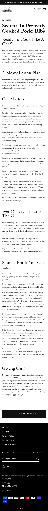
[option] (24, 2)
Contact (5, 432)
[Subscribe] (37, 458)
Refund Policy (8, 440)
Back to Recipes (25, 414)
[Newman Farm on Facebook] (8, 466)
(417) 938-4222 (8, 491)
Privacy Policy (8, 436)
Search (5, 427)
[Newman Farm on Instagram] (3, 466)
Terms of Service (9, 444)
